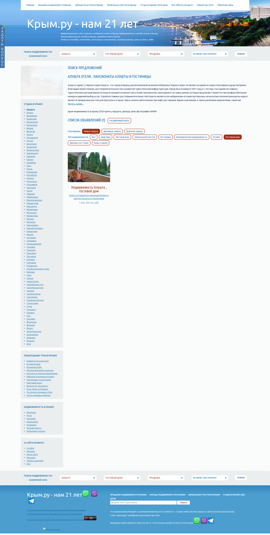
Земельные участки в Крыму (121, 5)
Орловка (31, 247)
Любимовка (32, 197)
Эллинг (216, 137)
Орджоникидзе (34, 244)
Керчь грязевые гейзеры (38, 395)
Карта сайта (32, 454)
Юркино (31, 341)
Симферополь (33, 294)
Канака (30, 159)
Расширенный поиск (119, 120)
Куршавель (32, 184)
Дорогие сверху (134, 131)
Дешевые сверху (112, 131)
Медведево (32, 209)
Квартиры (31, 412)
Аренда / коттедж (79, 143)
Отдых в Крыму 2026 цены (154, 5)
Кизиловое (32, 172)
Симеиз (30, 291)
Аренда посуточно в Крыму (89, 5)
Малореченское (34, 200)
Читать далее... (76, 104)
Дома (29, 415)
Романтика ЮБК (34, 367)
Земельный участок (145, 137)
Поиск (241, 54)
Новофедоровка (35, 228)
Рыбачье (31, 272)
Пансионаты (32, 422)
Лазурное (31, 187)
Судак (29, 306)
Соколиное (32, 297)
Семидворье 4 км (35, 284)
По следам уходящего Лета (39, 392)
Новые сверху (91, 131)
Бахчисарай (32, 122)
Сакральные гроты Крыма (39, 380)
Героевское (32, 137)
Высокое (31, 131)
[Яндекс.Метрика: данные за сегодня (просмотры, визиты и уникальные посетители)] (51, 529)
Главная (30, 5)
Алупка (30, 112)
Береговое (32, 125)
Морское (31, 222)
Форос (30, 328)
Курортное (32, 181)
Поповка (31, 259)
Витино (30, 128)
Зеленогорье (33, 150)
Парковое (31, 253)
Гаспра (30, 134)
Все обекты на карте (182, 5)
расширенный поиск (38, 56)
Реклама (31, 451)
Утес (29, 316)
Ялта (29, 344)
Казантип (31, 156)
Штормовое (32, 334)
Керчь (29, 169)
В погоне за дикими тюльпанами (42, 373)
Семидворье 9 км (35, 287)
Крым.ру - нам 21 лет (82, 23)
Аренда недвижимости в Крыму (167, 495)
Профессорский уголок (38, 269)
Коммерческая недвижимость (191, 137)
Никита (30, 234)
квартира (105, 137)
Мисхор (30, 219)
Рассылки (31, 457)
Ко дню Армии (33, 364)
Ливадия (31, 194)
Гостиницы (31, 425)
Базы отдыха (100, 143)
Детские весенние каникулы (40, 370)
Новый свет (32, 231)
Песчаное (31, 256)
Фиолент (31, 325)
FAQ (29, 464)
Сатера (30, 278)
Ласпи (29, 191)
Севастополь (33, 281)
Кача (29, 166)
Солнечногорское (35, 300)
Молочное (32, 212)
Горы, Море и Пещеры (37, 389)
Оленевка (31, 241)
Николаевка (32, 225)
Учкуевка (31, 319)
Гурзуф (30, 141)
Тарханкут (31, 309)
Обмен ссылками (35, 461)
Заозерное (32, 147)
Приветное (32, 266)
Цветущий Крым (34, 383)
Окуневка (31, 237)
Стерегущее (32, 303)
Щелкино (31, 338)
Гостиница (165, 137)
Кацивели (31, 162)
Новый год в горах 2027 (38, 361)
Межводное (32, 216)
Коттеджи (31, 418)
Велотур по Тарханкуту (37, 386)
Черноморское (34, 331)
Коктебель (32, 175)
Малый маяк (32, 203)
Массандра (32, 206)
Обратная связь (225, 5)
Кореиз (30, 178)
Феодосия (31, 322)
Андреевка (32, 116)
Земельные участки (36, 431)
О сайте (30, 448)
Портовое (31, 262)
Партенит (31, 250)
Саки (29, 275)
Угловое (30, 312)
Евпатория (32, 144)
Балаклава (32, 119)
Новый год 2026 (205, 5)
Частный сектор (34, 428)
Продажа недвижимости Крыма (54, 5)
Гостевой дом (233, 137)
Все (93, 137)
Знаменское (32, 153)
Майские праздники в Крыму (40, 376)
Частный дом (122, 137)
